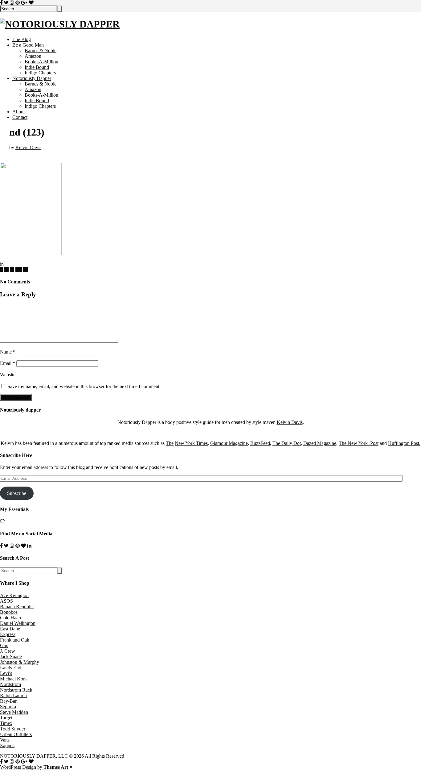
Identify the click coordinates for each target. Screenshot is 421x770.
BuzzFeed (260, 443)
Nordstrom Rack (16, 690)
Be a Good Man (28, 45)
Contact (19, 117)
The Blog (21, 39)
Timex (6, 723)
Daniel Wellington (17, 623)
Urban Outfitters (16, 734)
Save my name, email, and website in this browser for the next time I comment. (84, 386)
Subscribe (16, 493)
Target (6, 717)
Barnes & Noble (40, 50)
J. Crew (7, 651)
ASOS (6, 601)
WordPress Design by (34, 767)
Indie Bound (37, 67)
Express (7, 634)
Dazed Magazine (319, 443)
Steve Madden (14, 712)
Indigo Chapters (40, 72)
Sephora (8, 706)
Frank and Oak (14, 639)
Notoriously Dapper (31, 78)
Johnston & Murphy (19, 662)
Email (7, 363)
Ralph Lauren (13, 695)
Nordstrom (10, 684)
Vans (5, 740)
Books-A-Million (41, 61)
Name (7, 351)
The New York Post (358, 443)
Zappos (7, 745)
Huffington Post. (404, 443)
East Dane (10, 628)
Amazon (33, 56)
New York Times (191, 443)
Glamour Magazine (229, 443)
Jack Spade (11, 656)
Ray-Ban (9, 701)
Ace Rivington (14, 595)
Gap (4, 645)
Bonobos (9, 612)
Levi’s (6, 673)
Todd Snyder (12, 728)
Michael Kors (13, 678)
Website (7, 374)
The (170, 443)
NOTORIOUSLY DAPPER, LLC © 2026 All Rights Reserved (62, 756)
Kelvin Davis (28, 147)
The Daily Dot (286, 443)
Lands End (10, 667)
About (18, 111)
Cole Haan (10, 617)
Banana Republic (17, 606)
